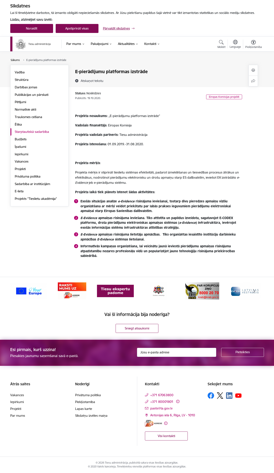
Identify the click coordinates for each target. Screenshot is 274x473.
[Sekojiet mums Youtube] (238, 395)
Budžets (21, 139)
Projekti (20, 169)
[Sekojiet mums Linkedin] (229, 395)
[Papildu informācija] (177, 401)
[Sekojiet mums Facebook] (211, 395)
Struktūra (21, 80)
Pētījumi (20, 102)
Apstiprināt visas (77, 28)
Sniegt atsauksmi (137, 328)
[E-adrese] (153, 423)
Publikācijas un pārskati (31, 95)
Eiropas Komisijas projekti (224, 96)
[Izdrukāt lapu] (253, 70)
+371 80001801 (161, 402)
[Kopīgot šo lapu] (253, 81)
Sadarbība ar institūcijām (32, 184)
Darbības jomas (26, 87)
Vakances (21, 161)
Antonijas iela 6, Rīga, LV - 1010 (172, 415)
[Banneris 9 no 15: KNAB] (202, 291)
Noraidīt (31, 28)
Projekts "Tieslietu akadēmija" (36, 199)
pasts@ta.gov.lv (161, 408)
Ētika (18, 124)
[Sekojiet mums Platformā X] (220, 395)
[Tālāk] (254, 291)
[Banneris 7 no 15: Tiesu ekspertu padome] (115, 291)
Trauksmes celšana (28, 117)
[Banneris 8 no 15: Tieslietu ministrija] (158, 291)
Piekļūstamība (85, 402)
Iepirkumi (21, 154)
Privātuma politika (27, 176)
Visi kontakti (166, 436)
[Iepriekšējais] (20, 291)
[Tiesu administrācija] (33, 44)
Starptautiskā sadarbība (32, 132)
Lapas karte (83, 409)
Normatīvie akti (25, 109)
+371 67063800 (161, 395)
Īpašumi (20, 147)
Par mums (17, 416)
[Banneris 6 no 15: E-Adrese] (72, 291)
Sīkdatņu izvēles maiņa (91, 416)
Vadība (20, 72)
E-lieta (19, 191)
